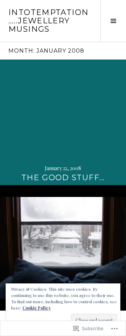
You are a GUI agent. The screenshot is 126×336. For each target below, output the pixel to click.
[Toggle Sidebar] (113, 21)
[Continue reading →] (63, 122)
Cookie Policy (36, 308)
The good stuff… (63, 177)
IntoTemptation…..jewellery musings (48, 21)
